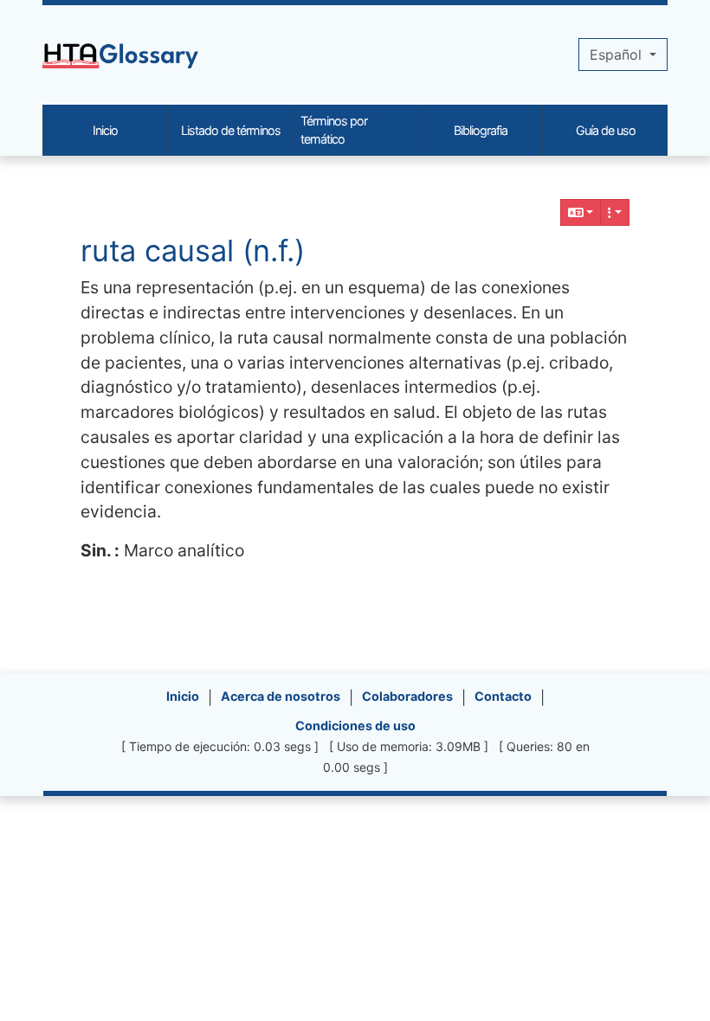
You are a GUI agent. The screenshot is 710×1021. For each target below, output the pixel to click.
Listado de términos (231, 130)
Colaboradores (407, 696)
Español (618, 54)
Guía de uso (606, 130)
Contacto (503, 696)
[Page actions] (614, 212)
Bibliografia (480, 130)
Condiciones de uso (355, 725)
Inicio (182, 696)
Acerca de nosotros (280, 696)
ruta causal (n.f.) (193, 250)
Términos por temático (333, 130)
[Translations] (581, 212)
